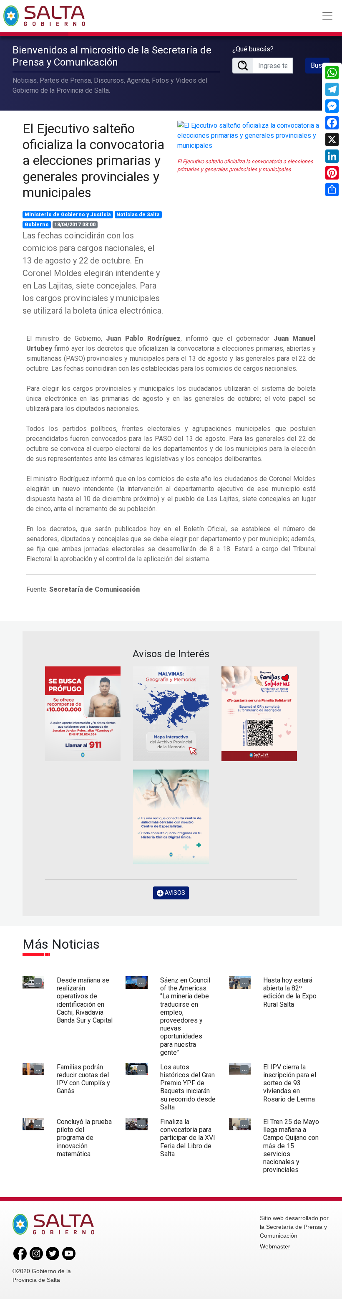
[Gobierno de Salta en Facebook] (20, 1253)
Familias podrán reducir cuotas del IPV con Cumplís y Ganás (83, 1079)
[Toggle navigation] (327, 16)
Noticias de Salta (138, 215)
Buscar (320, 65)
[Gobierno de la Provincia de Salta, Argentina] (44, 15)
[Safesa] (171, 817)
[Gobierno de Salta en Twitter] (52, 1253)
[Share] (332, 189)
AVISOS (174, 892)
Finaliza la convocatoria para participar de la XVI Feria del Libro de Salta (187, 1138)
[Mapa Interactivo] (171, 713)
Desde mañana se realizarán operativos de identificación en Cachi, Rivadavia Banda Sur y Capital (85, 1000)
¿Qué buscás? (253, 49)
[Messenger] (332, 106)
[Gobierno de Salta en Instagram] (36, 1253)
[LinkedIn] (332, 156)
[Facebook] (332, 122)
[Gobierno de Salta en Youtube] (68, 1253)
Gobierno (37, 225)
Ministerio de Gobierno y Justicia (68, 215)
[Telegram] (332, 89)
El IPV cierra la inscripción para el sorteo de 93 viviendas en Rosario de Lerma (289, 1083)
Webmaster (275, 1246)
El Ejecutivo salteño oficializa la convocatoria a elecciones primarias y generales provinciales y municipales (93, 161)
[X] (332, 139)
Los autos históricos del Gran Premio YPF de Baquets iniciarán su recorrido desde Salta (188, 1087)
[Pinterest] (332, 173)
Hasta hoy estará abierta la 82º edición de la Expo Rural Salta (290, 992)
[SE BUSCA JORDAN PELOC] (83, 713)
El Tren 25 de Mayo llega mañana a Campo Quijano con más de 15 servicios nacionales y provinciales (291, 1146)
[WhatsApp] (332, 72)
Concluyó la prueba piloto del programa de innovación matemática (84, 1138)
